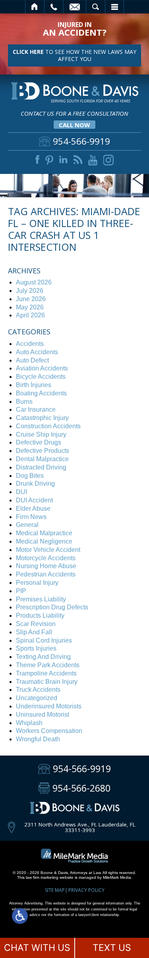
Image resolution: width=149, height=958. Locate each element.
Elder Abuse (33, 508)
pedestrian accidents (45, 574)
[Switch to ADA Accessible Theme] (20, 916)
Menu (114, 6)
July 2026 (29, 290)
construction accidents (48, 426)
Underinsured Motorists (48, 706)
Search (95, 6)
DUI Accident (34, 500)
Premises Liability (41, 599)
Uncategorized (36, 698)
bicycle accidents (41, 376)
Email (75, 6)
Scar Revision (36, 623)
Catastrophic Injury (42, 417)
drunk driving (35, 483)
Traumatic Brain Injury (46, 681)
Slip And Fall (34, 632)
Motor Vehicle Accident (48, 549)
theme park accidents (47, 665)
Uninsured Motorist (42, 714)
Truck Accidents (38, 689)
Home (34, 6)
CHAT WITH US (37, 947)
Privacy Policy (86, 890)
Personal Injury (37, 582)
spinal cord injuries (44, 640)
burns (24, 401)
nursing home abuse (46, 566)
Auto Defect (32, 360)
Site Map (55, 890)
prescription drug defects (52, 607)
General (27, 524)
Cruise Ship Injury (41, 434)
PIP (21, 591)
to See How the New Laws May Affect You (74, 55)
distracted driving (41, 467)
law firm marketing (42, 877)
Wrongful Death (38, 739)
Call (54, 6)
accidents (30, 343)
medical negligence (44, 541)
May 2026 (30, 307)
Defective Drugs (38, 442)
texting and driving (43, 656)
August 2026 (34, 282)
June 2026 (31, 299)
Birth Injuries (33, 385)
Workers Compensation (49, 730)
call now (74, 125)
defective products (42, 450)
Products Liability (40, 615)
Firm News (31, 516)
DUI (21, 492)
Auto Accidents (37, 352)
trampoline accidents (46, 673)
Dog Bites (30, 475)
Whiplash (29, 722)
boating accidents (41, 393)
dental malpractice (42, 459)
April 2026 (30, 315)
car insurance (36, 409)
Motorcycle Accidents (45, 558)
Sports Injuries (36, 648)
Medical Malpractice (44, 533)
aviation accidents (42, 368)
